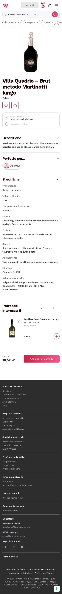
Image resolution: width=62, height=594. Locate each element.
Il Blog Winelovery (11, 398)
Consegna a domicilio (13, 418)
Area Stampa (9, 402)
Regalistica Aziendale (13, 441)
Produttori (7, 481)
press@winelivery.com (13, 536)
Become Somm (10, 510)
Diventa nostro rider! (12, 498)
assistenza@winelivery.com (16, 527)
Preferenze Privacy (44, 573)
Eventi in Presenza (11, 445)
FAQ (4, 405)
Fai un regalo (8, 425)
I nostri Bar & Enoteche (14, 394)
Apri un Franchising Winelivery (17, 485)
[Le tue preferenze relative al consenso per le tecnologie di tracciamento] (57, 589)
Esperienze (7, 422)
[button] (17, 14)
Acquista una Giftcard (13, 429)
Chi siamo (7, 391)
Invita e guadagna (11, 469)
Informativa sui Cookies (20, 573)
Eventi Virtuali (9, 449)
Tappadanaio (9, 461)
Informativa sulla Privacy (41, 569)
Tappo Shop (8, 465)
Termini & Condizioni (16, 569)
